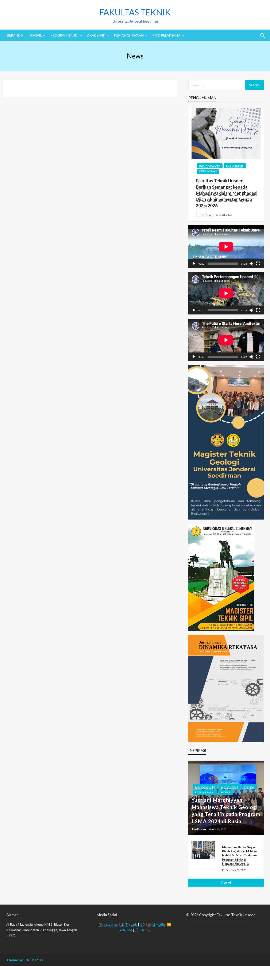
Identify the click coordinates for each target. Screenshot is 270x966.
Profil (36, 35)
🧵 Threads (128, 924)
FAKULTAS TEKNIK (135, 12)
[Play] (194, 263)
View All (226, 882)
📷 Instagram (108, 924)
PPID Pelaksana (166, 35)
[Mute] (251, 263)
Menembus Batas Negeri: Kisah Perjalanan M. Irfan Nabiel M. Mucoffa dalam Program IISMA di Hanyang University (239, 855)
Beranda (15, 35)
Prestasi (226, 792)
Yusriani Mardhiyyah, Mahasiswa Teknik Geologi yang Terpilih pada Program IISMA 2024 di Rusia (226, 810)
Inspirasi (249, 786)
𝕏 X (142, 924)
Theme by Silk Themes (24, 960)
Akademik (96, 35)
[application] (226, 246)
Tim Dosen (206, 215)
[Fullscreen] (258, 263)
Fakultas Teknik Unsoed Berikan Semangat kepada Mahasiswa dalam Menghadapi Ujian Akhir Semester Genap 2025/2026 (226, 193)
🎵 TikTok (142, 930)
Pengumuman (208, 171)
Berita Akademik (209, 165)
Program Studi (64, 35)
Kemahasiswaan (129, 35)
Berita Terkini (234, 165)
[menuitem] (15, 35)
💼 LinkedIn (156, 924)
